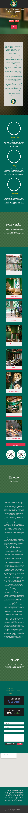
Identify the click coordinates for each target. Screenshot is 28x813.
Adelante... (14, 26)
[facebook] (14, 704)
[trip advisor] (14, 715)
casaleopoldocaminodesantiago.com (14, 690)
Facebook (15, 810)
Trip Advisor (20, 810)
